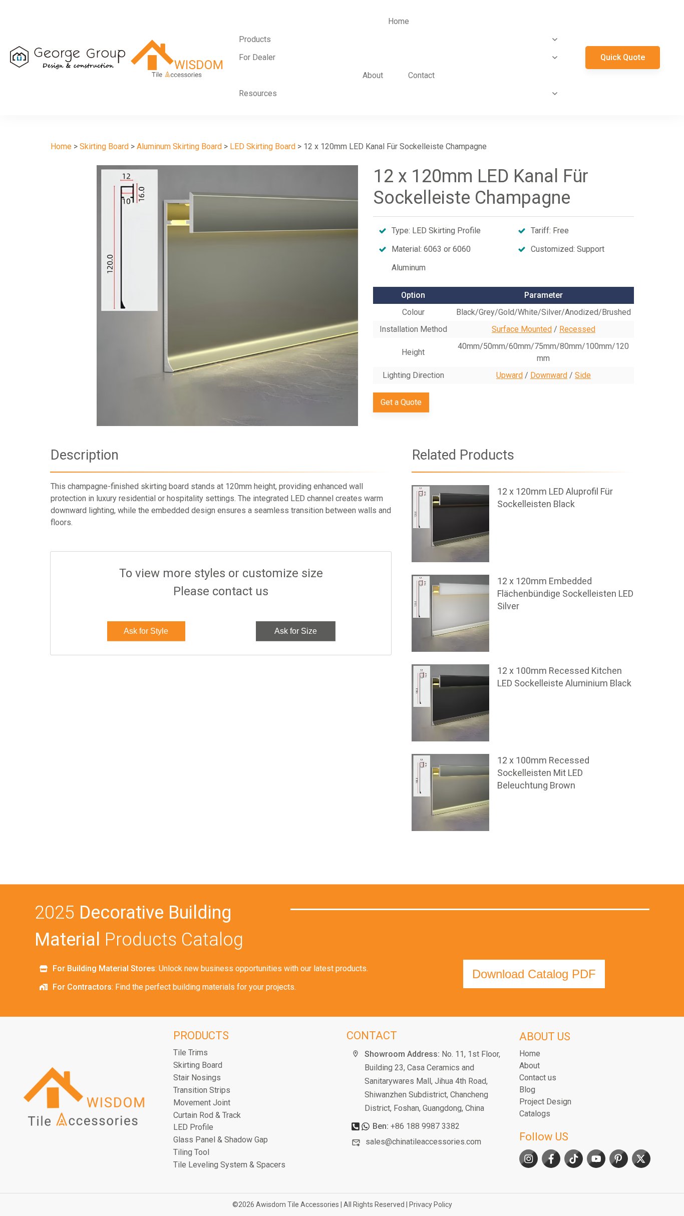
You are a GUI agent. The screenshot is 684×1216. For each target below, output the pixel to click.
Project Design (545, 1101)
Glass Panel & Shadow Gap (220, 1139)
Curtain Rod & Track (207, 1115)
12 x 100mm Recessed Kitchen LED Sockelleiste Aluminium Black (523, 702)
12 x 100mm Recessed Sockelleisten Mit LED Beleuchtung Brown (523, 792)
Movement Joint (201, 1102)
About (529, 1065)
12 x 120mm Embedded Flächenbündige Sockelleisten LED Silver (523, 613)
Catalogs (534, 1113)
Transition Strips (201, 1090)
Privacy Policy (430, 1204)
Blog (527, 1089)
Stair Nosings (197, 1077)
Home (529, 1053)
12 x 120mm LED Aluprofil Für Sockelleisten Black (523, 523)
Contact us (537, 1077)
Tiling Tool (191, 1152)
